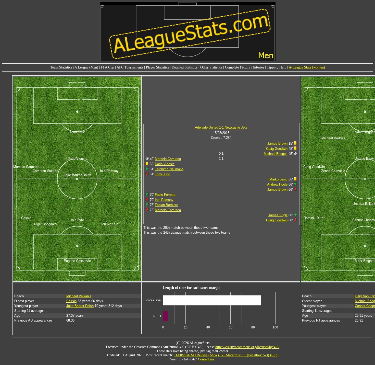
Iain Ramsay (164, 200)
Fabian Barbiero (166, 205)
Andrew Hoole (277, 184)
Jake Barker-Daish (80, 306)
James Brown (277, 143)
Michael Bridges (276, 154)
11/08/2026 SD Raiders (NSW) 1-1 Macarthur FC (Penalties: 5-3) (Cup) (226, 355)
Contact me (206, 359)
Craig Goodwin (277, 149)
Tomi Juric (162, 174)
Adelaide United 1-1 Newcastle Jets (221, 127)
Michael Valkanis (78, 296)
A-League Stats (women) (307, 67)
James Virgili (278, 215)
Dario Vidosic (164, 164)
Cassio (71, 301)
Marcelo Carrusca (168, 159)
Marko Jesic (278, 179)
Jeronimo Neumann (169, 169)
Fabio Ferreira (165, 195)
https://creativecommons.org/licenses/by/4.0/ (247, 347)
